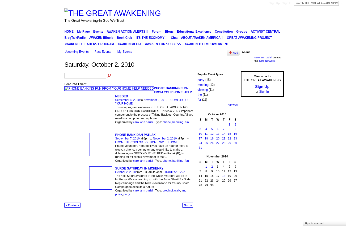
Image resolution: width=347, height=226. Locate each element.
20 (218, 138)
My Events (124, 51)
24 (200, 143)
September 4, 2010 (127, 100)
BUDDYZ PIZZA (175, 172)
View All (233, 105)
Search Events (109, 76)
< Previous (72, 205)
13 (218, 133)
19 (212, 138)
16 (235, 133)
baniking (177, 122)
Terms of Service (273, 217)
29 (229, 143)
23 (235, 138)
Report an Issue (249, 217)
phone (167, 122)
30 (235, 143)
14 (223, 133)
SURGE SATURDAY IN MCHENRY (139, 168)
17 (200, 138)
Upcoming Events (76, 51)
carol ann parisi (143, 122)
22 (229, 138)
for (199, 99)
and (184, 190)
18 (206, 138)
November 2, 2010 (155, 100)
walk (177, 190)
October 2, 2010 (125, 172)
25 (206, 143)
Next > (188, 205)
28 (223, 143)
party (126, 194)
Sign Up (274, 3)
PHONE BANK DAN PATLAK (135, 135)
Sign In (286, 3)
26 (212, 143)
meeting (203, 85)
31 (200, 147)
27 (218, 143)
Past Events (102, 51)
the (200, 94)
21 (223, 138)
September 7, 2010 (127, 138)
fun (187, 122)
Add (235, 52)
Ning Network (267, 60)
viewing (203, 89)
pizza (118, 194)
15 (229, 133)
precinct (168, 190)
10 (200, 133)
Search (342, 3)
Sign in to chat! (314, 223)
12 (212, 133)
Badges (230, 217)
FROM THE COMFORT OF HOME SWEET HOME (146, 142)
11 (206, 133)
